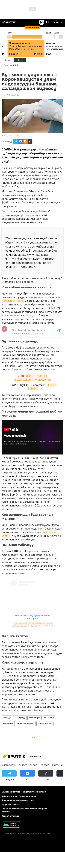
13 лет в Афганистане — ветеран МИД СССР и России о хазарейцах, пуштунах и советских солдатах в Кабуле (25, 50)
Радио (33, 765)
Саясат (23, 765)
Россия (45, 765)
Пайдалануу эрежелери (34, 791)
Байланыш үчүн (10, 796)
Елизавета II (8, 723)
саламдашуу (20, 717)
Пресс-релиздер (27, 796)
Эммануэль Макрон (25, 723)
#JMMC (42, 376)
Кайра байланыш (10, 815)
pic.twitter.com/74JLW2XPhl (32, 379)
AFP (5, 135)
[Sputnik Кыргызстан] (9, 23)
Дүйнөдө (7, 717)
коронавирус (34, 717)
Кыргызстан (9, 765)
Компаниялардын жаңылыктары (18, 800)
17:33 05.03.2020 (10, 94)
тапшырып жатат (13, 300)
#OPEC (29, 376)
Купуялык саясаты (11, 804)
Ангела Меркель (45, 723)
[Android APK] (11, 824)
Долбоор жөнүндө (11, 791)
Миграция (58, 765)
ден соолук (49, 717)
